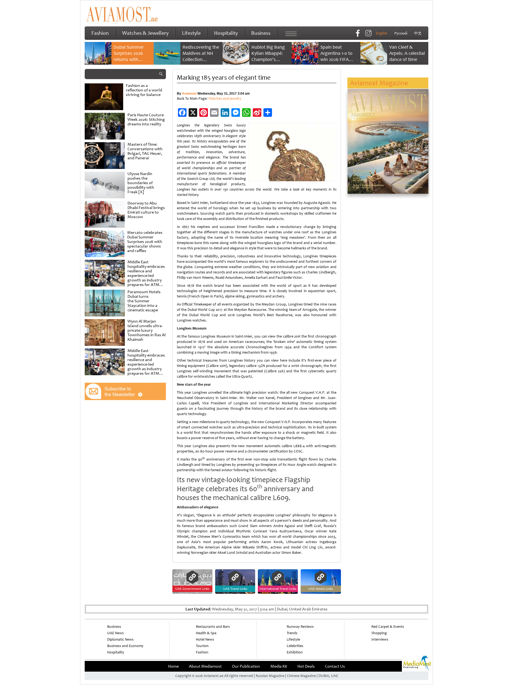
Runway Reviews (300, 626)
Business (260, 33)
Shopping (379, 633)
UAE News (115, 633)
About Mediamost (205, 666)
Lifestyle (191, 33)
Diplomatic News (120, 639)
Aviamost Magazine (379, 83)
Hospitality (226, 33)
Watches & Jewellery (145, 33)
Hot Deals (306, 666)
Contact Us (335, 666)
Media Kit (278, 666)
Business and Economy (125, 646)
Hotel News (205, 639)
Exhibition (295, 652)
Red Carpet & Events (387, 626)
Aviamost (189, 93)
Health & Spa (206, 633)
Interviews (379, 639)
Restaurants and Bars (213, 626)
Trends (292, 633)
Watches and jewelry (224, 98)
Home (173, 666)
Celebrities (295, 646)
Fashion (100, 33)
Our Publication (246, 666)
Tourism (202, 646)
